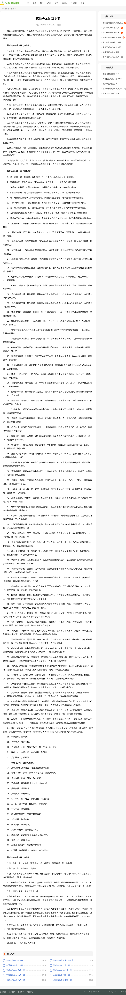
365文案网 (5, 9)
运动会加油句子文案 (14, 960)
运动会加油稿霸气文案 (112, 42)
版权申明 (21, 992)
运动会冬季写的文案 (111, 28)
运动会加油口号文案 (61, 965)
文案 (27, 3)
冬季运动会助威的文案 (112, 37)
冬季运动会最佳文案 (111, 52)
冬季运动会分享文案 (61, 975)
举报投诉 (30, 992)
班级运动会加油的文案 (15, 975)
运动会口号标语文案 (111, 32)
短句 (56, 3)
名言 (49, 3)
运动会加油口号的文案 (15, 980)
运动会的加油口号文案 (62, 970)
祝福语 (65, 3)
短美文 (83, 3)
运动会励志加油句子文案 (63, 960)
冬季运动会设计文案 (14, 965)
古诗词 (74, 3)
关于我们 (3, 992)
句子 (42, 3)
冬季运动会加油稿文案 (62, 980)
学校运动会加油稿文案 (112, 47)
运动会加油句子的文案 (15, 970)
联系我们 (12, 992)
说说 (34, 3)
